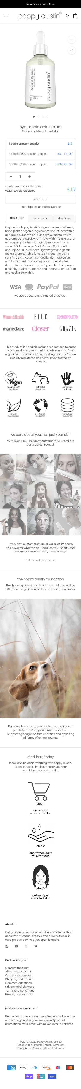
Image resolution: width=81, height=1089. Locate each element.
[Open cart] (75, 15)
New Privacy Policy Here (40, 4)
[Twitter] (35, 946)
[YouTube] (16, 946)
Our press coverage (18, 975)
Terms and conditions (19, 990)
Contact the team (17, 967)
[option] (40, 4)
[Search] (68, 16)
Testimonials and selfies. (40, 560)
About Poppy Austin (18, 971)
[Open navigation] (6, 15)
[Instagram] (6, 946)
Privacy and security (19, 994)
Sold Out (40, 199)
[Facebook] (26, 946)
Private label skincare (19, 986)
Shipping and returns (19, 979)
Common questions (18, 983)
